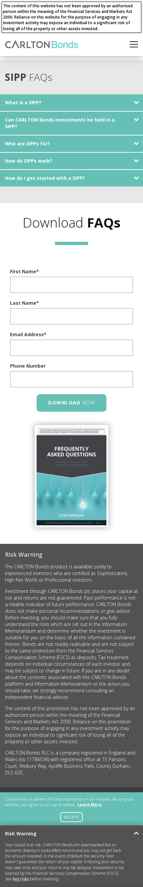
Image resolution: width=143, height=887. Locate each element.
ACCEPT (71, 817)
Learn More (89, 805)
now (71, 402)
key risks (21, 879)
